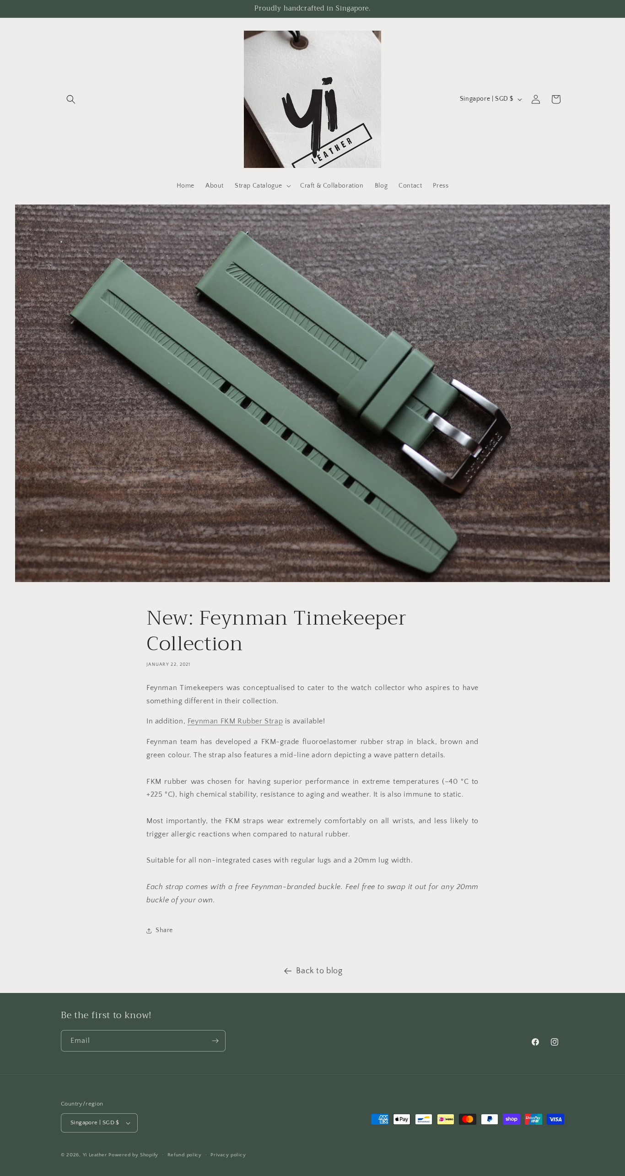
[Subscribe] (215, 1041)
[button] (71, 99)
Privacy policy (228, 1155)
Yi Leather (95, 1155)
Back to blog (319, 971)
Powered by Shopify (133, 1155)
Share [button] (164, 930)
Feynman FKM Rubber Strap (235, 721)
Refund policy (184, 1155)
